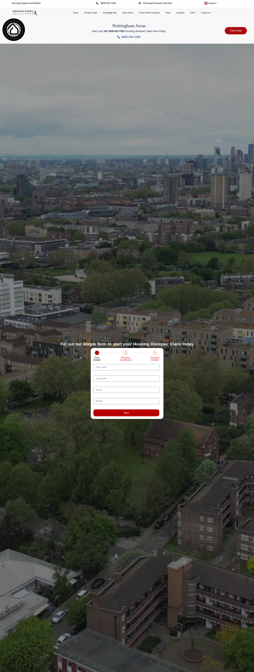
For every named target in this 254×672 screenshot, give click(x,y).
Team (168, 13)
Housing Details (155, 358)
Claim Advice (127, 13)
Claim (192, 13)
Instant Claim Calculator (149, 13)
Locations (180, 13)
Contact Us (206, 13)
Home (75, 13)
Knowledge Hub (109, 13)
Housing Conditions (125, 358)
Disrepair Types (90, 13)
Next (126, 413)
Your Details (97, 358)
